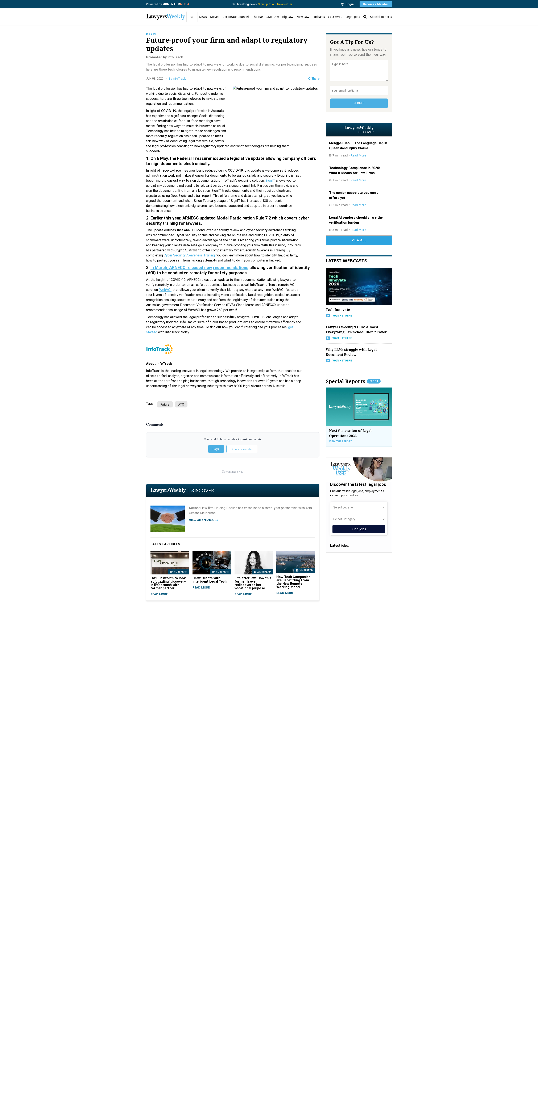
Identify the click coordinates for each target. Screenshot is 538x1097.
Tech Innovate (338, 309)
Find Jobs (359, 529)
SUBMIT (358, 103)
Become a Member (376, 4)
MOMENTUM (175, 4)
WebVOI (165, 290)
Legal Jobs (353, 17)
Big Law (287, 17)
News (203, 17)
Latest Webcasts (346, 260)
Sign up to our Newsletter (275, 4)
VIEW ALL (359, 240)
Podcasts (319, 17)
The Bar (257, 17)
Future (165, 404)
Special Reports (381, 17)
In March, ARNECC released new (181, 267)
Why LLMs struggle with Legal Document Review (351, 352)
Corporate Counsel (236, 17)
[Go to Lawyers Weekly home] (165, 17)
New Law (303, 17)
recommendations (230, 267)
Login (350, 4)
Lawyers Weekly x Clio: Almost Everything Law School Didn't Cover (356, 329)
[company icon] (167, 519)
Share (315, 78)
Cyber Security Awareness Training (189, 255)
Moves (214, 17)
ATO (181, 404)
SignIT (270, 181)
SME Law (272, 17)
